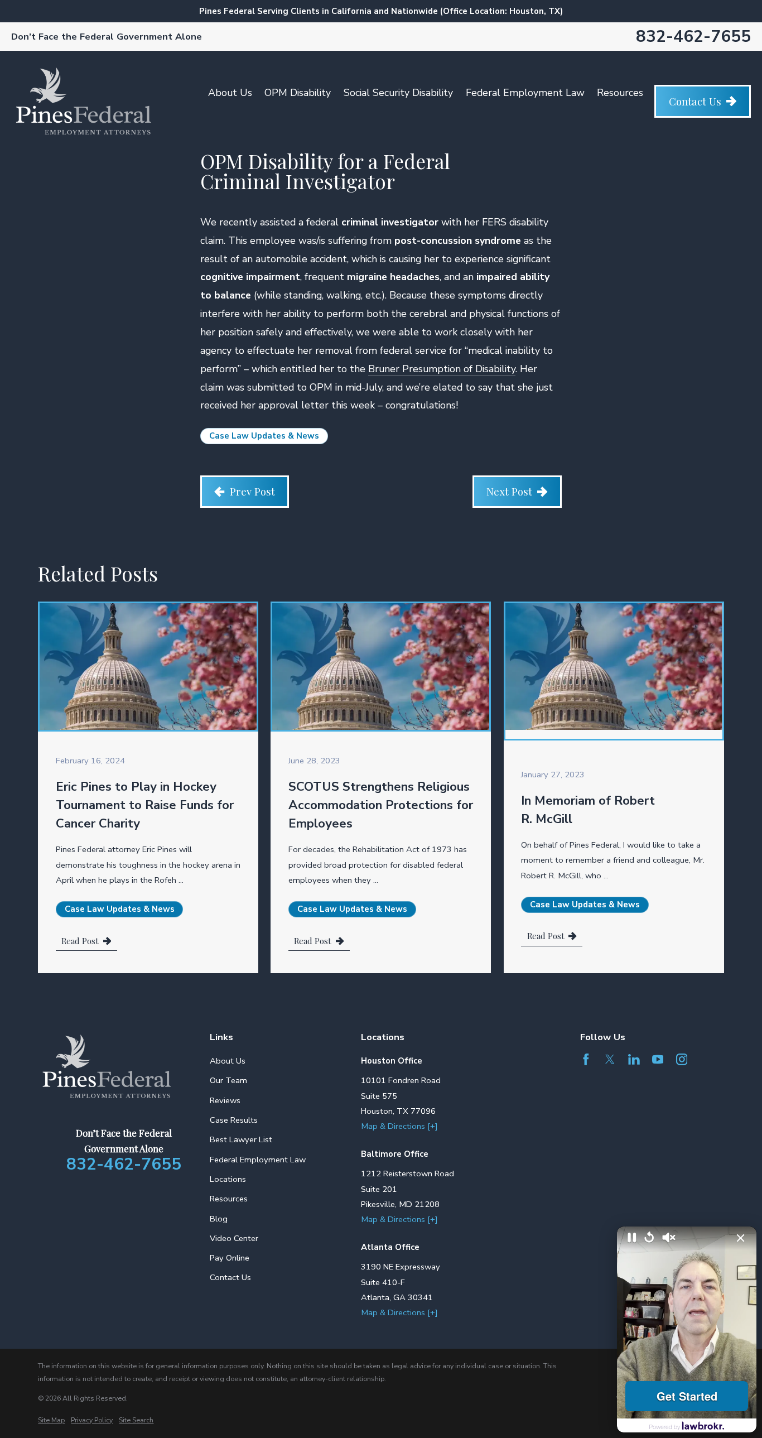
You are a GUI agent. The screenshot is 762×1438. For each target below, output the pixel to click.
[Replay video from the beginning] (649, 1238)
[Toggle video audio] (668, 1238)
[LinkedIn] (634, 1059)
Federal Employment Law (525, 92)
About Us (230, 92)
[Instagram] (682, 1059)
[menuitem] (51, 1420)
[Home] (83, 101)
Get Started (687, 1396)
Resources (620, 92)
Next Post (509, 491)
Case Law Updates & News (264, 435)
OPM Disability (297, 92)
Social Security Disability (398, 92)
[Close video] (741, 1238)
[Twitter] (610, 1059)
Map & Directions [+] (399, 1126)
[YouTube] (658, 1059)
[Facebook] (586, 1059)
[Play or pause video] (632, 1238)
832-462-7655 (693, 36)
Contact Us (695, 101)
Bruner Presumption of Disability (441, 369)
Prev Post (252, 491)
